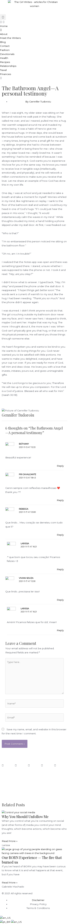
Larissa (25, 543)
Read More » (10, 841)
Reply (60, 465)
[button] (3, 17)
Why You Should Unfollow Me (25, 816)
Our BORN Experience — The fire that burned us (32, 859)
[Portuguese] (5, 921)
